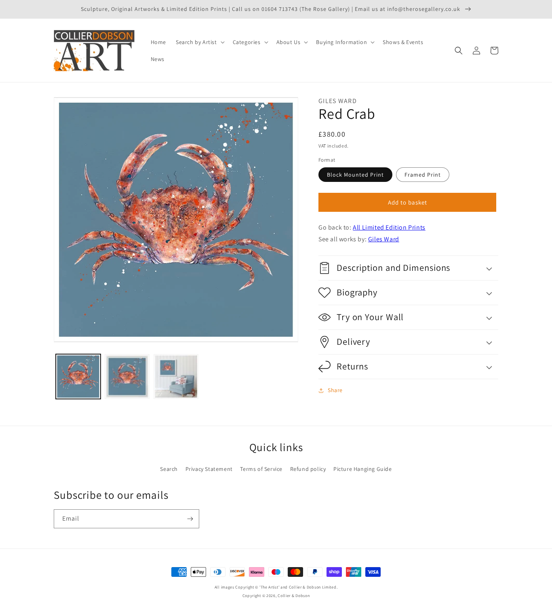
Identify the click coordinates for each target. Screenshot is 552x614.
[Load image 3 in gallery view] (176, 376)
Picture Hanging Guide (362, 469)
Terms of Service (261, 469)
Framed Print (423, 174)
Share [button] (335, 390)
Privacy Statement (209, 469)
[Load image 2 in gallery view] (127, 376)
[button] (199, 42)
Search (169, 469)
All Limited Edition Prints (389, 227)
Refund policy (308, 469)
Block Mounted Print (355, 174)
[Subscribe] (190, 518)
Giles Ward (383, 239)
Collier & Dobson (294, 595)
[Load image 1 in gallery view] (78, 376)
